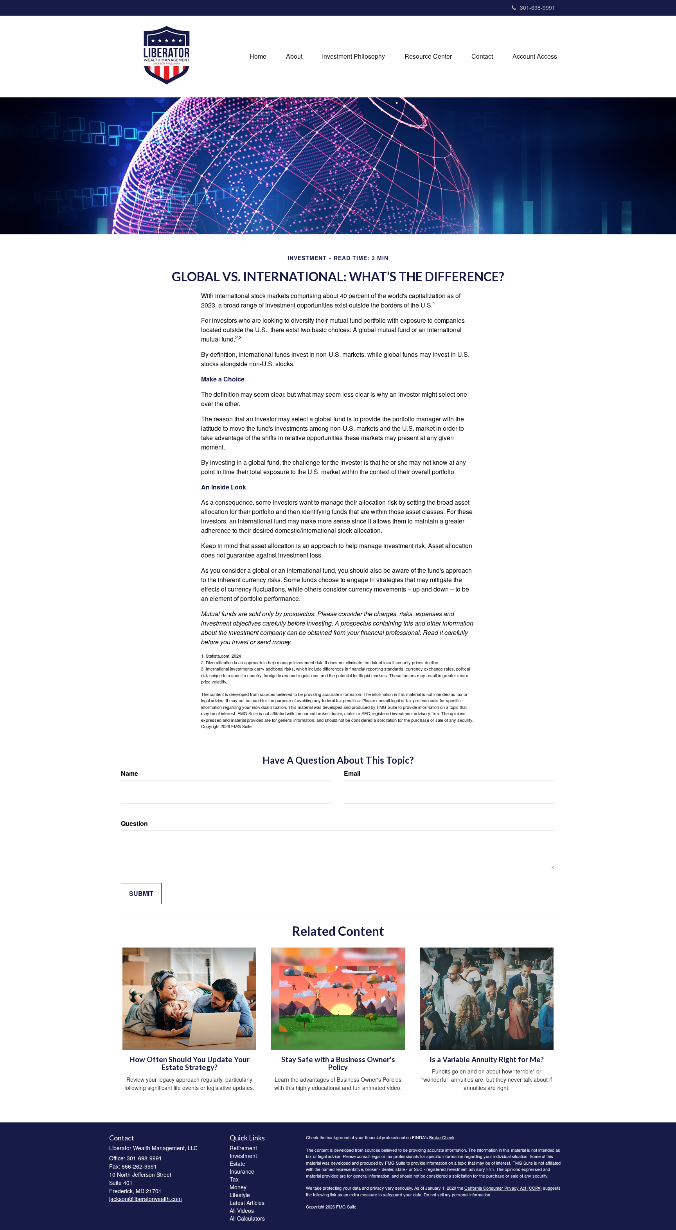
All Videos (242, 1210)
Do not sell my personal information (457, 1194)
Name (129, 773)
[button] (294, 56)
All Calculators (247, 1218)
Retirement (243, 1148)
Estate (237, 1163)
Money (238, 1187)
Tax (234, 1179)
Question (134, 823)
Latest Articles (247, 1203)
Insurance (242, 1171)
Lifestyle (240, 1195)
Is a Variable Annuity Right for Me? (487, 1059)
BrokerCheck (442, 1137)
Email (352, 773)
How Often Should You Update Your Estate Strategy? (189, 1063)
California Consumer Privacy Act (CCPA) (503, 1188)
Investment (243, 1156)
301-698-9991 (537, 7)
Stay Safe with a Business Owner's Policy (338, 1063)
